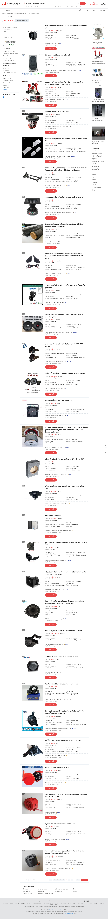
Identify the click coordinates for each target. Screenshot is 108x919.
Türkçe (95, 903)
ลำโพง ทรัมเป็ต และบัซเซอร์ (45, 893)
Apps (94, 10)
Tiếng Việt (101, 903)
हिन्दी (85, 903)
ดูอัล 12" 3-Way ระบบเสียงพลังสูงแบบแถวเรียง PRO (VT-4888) (98, 120)
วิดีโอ (23, 54)
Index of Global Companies (77, 906)
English (11, 903)
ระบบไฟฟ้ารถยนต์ (8, 30)
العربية (74, 903)
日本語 (28, 903)
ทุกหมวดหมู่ (7, 10)
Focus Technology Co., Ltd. (55, 909)
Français (34, 903)
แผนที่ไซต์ (73, 901)
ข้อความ (29, 901)
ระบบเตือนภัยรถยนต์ (44, 7)
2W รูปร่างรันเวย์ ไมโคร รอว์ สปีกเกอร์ (57, 55)
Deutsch (45, 903)
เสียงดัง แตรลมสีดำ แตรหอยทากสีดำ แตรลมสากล (61, 684)
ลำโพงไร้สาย (25, 889)
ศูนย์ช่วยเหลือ (22, 901)
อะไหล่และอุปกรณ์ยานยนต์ (10, 27)
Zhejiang (7, 78)
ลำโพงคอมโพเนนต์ (54, 7)
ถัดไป (83, 880)
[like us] (85, 901)
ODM (6, 68)
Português (50, 903)
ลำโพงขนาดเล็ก (26, 891)
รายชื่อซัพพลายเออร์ (22, 20)
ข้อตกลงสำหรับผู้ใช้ (37, 901)
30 (30, 880)
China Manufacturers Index (50, 906)
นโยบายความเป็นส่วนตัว (48, 901)
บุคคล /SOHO (7, 58)
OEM (6, 70)
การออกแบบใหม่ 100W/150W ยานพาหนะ (58, 400)
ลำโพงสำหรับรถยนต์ (97, 187)
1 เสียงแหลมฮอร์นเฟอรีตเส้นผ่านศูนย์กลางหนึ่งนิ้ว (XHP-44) (64, 197)
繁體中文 (23, 903)
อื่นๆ (5, 56)
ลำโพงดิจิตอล (58, 891)
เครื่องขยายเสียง (42, 889)
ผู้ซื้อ (80, 10)
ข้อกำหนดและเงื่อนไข (69, 913)
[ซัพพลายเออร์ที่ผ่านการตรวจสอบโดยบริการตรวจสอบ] (10, 42)
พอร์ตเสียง (94, 185)
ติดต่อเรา (6, 97)
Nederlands (80, 903)
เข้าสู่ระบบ (103, 4)
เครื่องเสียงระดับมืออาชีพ (61, 889)
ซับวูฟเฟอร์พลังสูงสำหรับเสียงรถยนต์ (57, 111)
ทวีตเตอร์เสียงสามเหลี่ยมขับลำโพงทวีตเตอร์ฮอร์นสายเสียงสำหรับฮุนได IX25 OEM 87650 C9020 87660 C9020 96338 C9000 (64, 256)
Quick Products (39, 906)
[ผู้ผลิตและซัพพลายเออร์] (11, 3)
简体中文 (17, 903)
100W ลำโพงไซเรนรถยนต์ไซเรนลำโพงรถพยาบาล (61, 657)
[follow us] (88, 901)
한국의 (69, 903)
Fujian (6, 87)
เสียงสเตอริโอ (95, 166)
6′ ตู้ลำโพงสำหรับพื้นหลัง (53, 515)
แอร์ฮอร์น (94, 164)
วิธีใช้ (87, 10)
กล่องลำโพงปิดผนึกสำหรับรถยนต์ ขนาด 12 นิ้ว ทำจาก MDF (64, 459)
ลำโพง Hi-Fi (41, 891)
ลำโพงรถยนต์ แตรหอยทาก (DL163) (57, 767)
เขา (92, 172)
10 (26, 880)
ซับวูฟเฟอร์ (62, 7)
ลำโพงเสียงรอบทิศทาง (27, 893)
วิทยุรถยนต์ (94, 177)
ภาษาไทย (90, 903)
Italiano (56, 903)
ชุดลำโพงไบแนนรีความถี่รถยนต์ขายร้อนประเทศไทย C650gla (65, 373)
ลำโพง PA (74, 891)
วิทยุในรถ (94, 174)
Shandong (7, 83)
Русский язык (63, 903)
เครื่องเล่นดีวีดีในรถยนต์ (71, 7)
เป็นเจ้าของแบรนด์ (10, 72)
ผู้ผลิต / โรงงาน (9, 51)
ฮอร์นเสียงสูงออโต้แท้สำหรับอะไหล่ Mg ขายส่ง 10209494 (64, 630)
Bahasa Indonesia (54, 904)
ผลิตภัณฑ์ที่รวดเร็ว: (28, 7)
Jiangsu (6, 85)
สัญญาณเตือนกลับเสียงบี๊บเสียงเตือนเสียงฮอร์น (60, 824)
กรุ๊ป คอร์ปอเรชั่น (8, 60)
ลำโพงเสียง (36, 7)
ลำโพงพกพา (75, 889)
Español (39, 903)
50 (34, 880)
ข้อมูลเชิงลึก (79, 901)
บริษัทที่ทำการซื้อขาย (10, 53)
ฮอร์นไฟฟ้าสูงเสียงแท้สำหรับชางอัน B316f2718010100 (63, 740)
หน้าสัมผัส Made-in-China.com (62, 901)
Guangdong (8, 80)
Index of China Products (64, 906)
